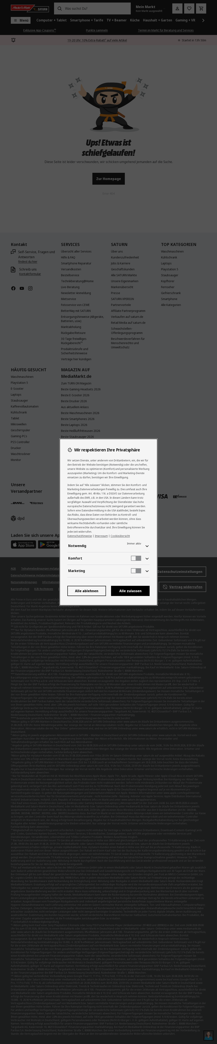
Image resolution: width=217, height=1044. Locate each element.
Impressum (101, 536)
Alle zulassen (130, 591)
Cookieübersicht (120, 536)
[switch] (136, 558)
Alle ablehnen (86, 591)
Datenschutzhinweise (79, 536)
